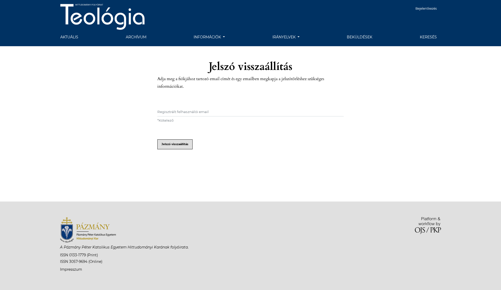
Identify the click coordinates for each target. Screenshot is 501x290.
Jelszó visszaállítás (175, 144)
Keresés (428, 37)
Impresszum (71, 269)
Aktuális (69, 37)
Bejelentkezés (426, 8)
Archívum (136, 37)
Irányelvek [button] (284, 37)
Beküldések (359, 37)
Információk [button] (208, 37)
